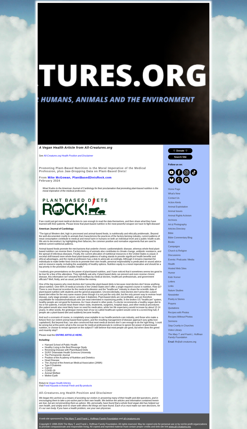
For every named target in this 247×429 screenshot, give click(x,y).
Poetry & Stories (176, 299)
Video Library (175, 330)
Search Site (180, 157)
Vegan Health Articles (60, 383)
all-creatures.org (131, 418)
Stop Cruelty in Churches (181, 325)
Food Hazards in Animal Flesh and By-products (68, 385)
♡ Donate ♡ (180, 150)
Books (171, 242)
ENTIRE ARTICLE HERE (69, 335)
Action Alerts (174, 202)
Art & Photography (177, 224)
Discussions (174, 255)
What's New (174, 193)
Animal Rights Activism (179, 215)
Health (171, 264)
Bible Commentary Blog (180, 237)
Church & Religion (177, 251)
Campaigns (174, 246)
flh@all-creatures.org (185, 342)
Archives (172, 220)
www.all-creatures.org (180, 426)
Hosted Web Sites (177, 268)
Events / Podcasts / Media (181, 259)
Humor (171, 273)
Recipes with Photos (178, 312)
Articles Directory (176, 229)
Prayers (172, 303)
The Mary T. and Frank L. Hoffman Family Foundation (91, 418)
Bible (170, 233)
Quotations (173, 308)
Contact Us (173, 198)
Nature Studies (175, 290)
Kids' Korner (174, 277)
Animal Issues (175, 211)
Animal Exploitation (178, 206)
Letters (171, 281)
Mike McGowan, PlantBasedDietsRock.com (80, 177)
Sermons (172, 321)
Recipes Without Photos (180, 317)
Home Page (174, 189)
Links (171, 286)
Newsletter (173, 295)
